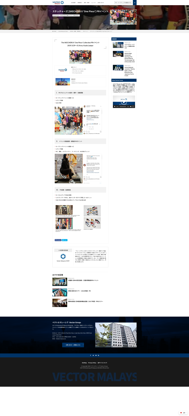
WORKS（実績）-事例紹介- (75, 31)
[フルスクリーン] (133, 106)
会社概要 (73, 2)
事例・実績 (86, 2)
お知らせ (121, 43)
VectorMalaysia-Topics (63, 31)
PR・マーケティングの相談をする (123, 2)
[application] (124, 102)
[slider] (123, 106)
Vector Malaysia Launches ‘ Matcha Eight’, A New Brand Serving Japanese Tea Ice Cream (130, 71)
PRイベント (70, 15)
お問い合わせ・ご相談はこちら (73, 345)
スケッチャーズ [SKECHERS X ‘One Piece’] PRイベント (101, 31)
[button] (124, 102)
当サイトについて (102, 363)
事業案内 (80, 2)
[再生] (115, 106)
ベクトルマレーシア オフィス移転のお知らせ (130, 46)
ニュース (93, 2)
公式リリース (120, 51)
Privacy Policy (92, 363)
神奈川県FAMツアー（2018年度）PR (79, 291)
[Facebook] (58, 240)
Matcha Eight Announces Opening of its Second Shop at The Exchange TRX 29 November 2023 (130, 58)
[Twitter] (64, 240)
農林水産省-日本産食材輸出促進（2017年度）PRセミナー (85, 301)
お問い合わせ (101, 2)
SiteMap (84, 363)
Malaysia (76, 15)
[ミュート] (130, 106)
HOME (55, 31)
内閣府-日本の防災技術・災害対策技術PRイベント (83, 280)
